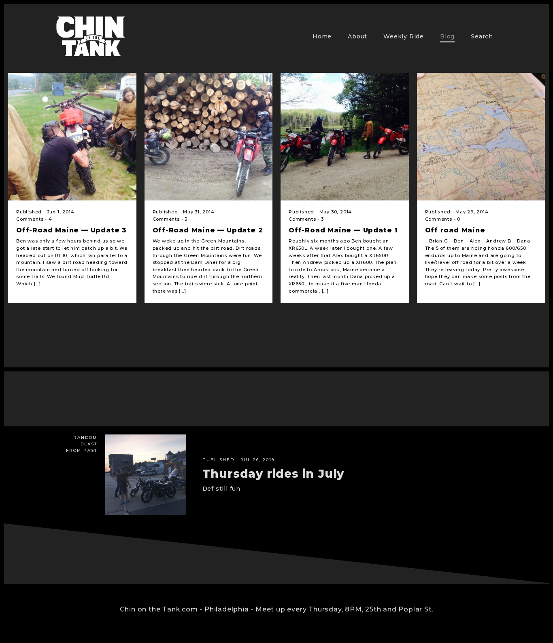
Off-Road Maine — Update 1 (343, 230)
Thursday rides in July (273, 474)
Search (482, 36)
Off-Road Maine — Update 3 (71, 230)
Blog (447, 36)
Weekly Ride (403, 36)
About (357, 36)
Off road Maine (455, 230)
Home (322, 36)
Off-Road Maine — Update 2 (208, 230)
